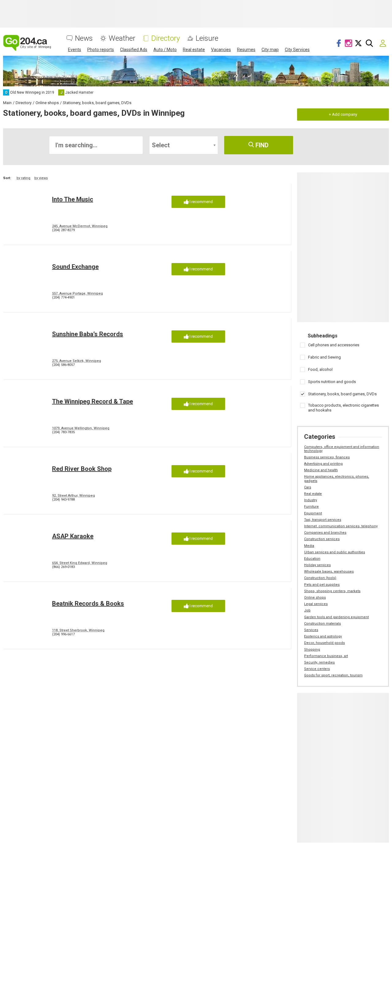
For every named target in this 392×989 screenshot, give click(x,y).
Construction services (322, 539)
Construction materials (322, 624)
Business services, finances (327, 457)
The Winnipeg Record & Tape (92, 401)
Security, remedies (319, 662)
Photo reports (100, 49)
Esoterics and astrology (323, 636)
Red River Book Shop (81, 468)
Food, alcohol (320, 369)
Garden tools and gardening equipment (336, 617)
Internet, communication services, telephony (341, 526)
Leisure (207, 38)
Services (311, 630)
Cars (307, 487)
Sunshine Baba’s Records (87, 334)
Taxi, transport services (322, 520)
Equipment (313, 513)
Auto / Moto (165, 49)
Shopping (312, 650)
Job (307, 610)
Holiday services (317, 565)
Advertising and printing (323, 464)
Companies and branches (325, 533)
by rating (23, 178)
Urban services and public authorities (334, 552)
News (84, 38)
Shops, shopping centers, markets (332, 591)
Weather (122, 38)
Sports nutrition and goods (332, 381)
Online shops (315, 598)
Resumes (246, 49)
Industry (310, 500)
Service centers (317, 669)
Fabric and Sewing (324, 357)
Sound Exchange (75, 266)
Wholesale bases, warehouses (329, 571)
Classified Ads (133, 49)
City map (270, 49)
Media (309, 546)
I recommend (201, 201)
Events (74, 49)
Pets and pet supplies (322, 585)
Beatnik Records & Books (88, 603)
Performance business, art (326, 656)
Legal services (316, 604)
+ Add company (343, 114)
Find (261, 145)
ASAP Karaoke (72, 536)
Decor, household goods (324, 643)
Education (312, 559)
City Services (297, 49)
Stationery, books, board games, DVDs (342, 394)
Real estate (194, 49)
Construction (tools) (320, 578)
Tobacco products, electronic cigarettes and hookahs (343, 407)
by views (41, 178)
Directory (165, 38)
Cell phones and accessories (333, 345)
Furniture (311, 507)
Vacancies (221, 49)
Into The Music (72, 199)
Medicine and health (321, 470)
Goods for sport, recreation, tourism (333, 675)
